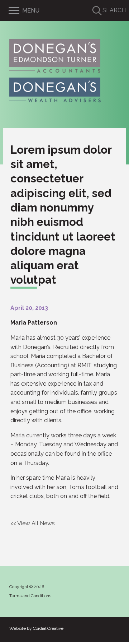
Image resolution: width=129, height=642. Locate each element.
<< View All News (32, 523)
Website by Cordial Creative (36, 628)
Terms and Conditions (30, 595)
